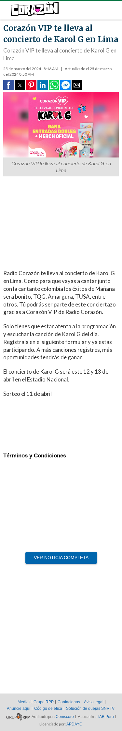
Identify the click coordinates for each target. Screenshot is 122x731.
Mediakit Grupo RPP (36, 702)
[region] (58, 220)
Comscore (65, 716)
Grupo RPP (18, 717)
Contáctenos (69, 702)
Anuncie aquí (18, 708)
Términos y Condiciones (34, 456)
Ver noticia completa (61, 557)
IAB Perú (106, 716)
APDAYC (74, 724)
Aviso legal (93, 702)
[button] (8, 85)
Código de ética (48, 708)
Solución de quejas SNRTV (90, 708)
